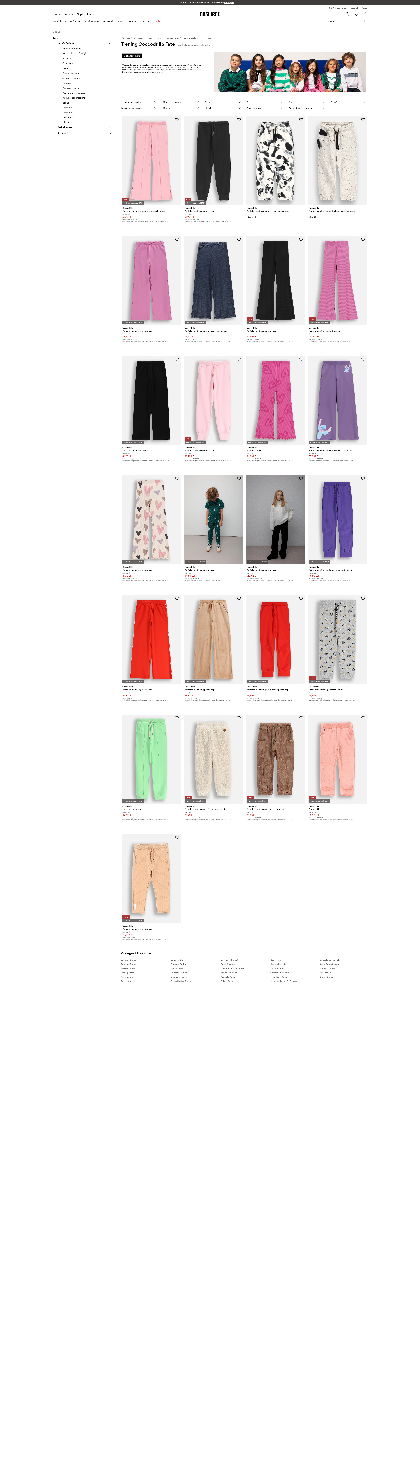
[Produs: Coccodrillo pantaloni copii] (275, 400)
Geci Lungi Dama (179, 977)
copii (80, 14)
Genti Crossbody (229, 964)
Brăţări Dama (326, 977)
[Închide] (365, 2)
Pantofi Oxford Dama (181, 981)
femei (56, 14)
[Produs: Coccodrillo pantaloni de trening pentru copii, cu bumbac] (151, 160)
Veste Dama (127, 977)
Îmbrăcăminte (72, 21)
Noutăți (57, 21)
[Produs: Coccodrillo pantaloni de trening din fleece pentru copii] (213, 759)
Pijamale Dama (228, 977)
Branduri (146, 21)
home (90, 14)
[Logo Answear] (210, 14)
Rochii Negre (276, 960)
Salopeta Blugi (178, 960)
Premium (132, 21)
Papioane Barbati (229, 972)
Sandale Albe (276, 968)
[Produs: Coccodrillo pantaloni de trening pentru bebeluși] (337, 639)
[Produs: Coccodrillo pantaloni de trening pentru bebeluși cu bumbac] (337, 160)
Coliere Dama (227, 981)
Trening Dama (127, 972)
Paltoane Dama (128, 964)
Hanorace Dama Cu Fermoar (283, 981)
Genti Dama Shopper (330, 964)
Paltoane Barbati (179, 972)
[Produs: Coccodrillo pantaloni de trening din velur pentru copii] (275, 759)
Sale (158, 21)
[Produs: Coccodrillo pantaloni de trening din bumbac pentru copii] (337, 519)
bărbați (68, 14)
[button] (139, 102)
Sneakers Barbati (179, 964)
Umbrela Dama (327, 968)
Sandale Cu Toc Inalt (330, 960)
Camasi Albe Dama (279, 972)
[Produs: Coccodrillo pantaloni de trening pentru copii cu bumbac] (275, 160)
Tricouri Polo (325, 972)
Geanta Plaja (177, 968)
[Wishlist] (356, 14)
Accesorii (108, 21)
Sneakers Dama (128, 960)
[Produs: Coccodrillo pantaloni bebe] (337, 759)
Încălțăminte (92, 21)
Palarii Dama (127, 981)
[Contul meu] (347, 14)
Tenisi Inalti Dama (278, 977)
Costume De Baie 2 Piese (232, 968)
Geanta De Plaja (278, 964)
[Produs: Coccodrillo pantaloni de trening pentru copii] (213, 160)
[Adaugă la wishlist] (176, 119)
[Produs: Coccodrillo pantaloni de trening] (151, 759)
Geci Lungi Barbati (230, 960)
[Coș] (366, 14)
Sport (120, 21)
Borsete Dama (128, 968)
